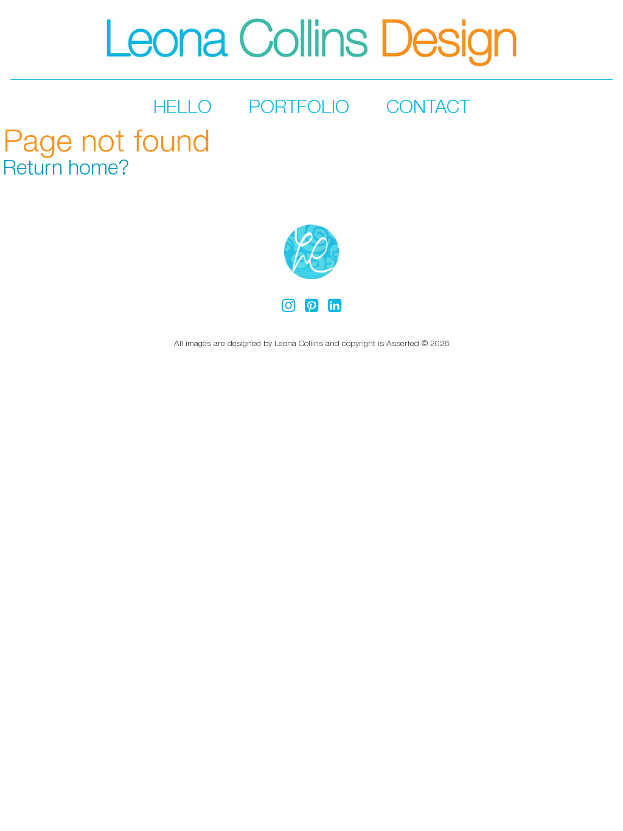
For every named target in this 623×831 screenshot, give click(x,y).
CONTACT (428, 106)
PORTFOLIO (299, 106)
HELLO (182, 106)
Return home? (66, 167)
